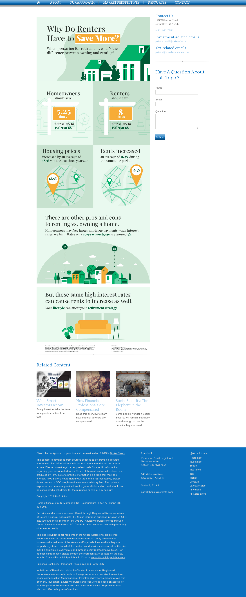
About (55, 2)
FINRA (73, 520)
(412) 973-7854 (164, 30)
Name (158, 87)
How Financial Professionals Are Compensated (90, 405)
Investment (196, 461)
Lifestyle (194, 481)
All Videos (195, 489)
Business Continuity (48, 563)
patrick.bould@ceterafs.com (171, 41)
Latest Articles (197, 485)
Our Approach (82, 2)
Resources (157, 2)
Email (158, 99)
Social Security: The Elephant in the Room (132, 405)
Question (160, 111)
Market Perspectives (121, 2)
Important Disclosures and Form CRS (82, 563)
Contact (182, 2)
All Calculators (198, 493)
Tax (192, 473)
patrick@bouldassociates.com (172, 52)
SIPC (81, 520)
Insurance (195, 469)
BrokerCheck (117, 453)
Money (193, 477)
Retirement (196, 457)
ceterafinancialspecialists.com (108, 557)
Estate (193, 465)
